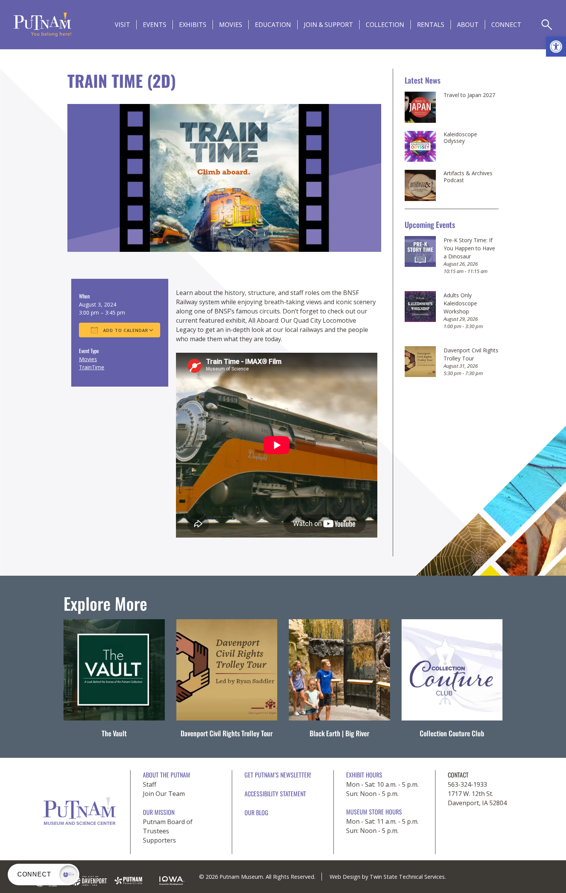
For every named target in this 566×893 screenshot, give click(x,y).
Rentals (430, 24)
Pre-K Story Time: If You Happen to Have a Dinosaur (469, 248)
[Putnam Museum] (42, 24)
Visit (122, 24)
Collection (385, 24)
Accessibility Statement (275, 793)
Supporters (159, 840)
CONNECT (506, 24)
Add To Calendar (125, 330)
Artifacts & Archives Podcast (468, 176)
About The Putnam (166, 774)
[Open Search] (546, 24)
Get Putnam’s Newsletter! (277, 774)
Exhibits (192, 24)
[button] (556, 47)
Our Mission (158, 812)
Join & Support (328, 24)
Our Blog (256, 812)
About (468, 24)
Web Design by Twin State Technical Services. (388, 876)
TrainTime (91, 367)
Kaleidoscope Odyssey (460, 137)
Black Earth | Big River (339, 733)
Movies (230, 24)
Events (154, 24)
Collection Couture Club (452, 733)
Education (273, 24)
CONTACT (458, 774)
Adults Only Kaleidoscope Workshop (460, 303)
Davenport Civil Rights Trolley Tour (227, 733)
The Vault (114, 733)
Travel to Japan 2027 (469, 95)
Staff (149, 784)
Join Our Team (164, 793)
